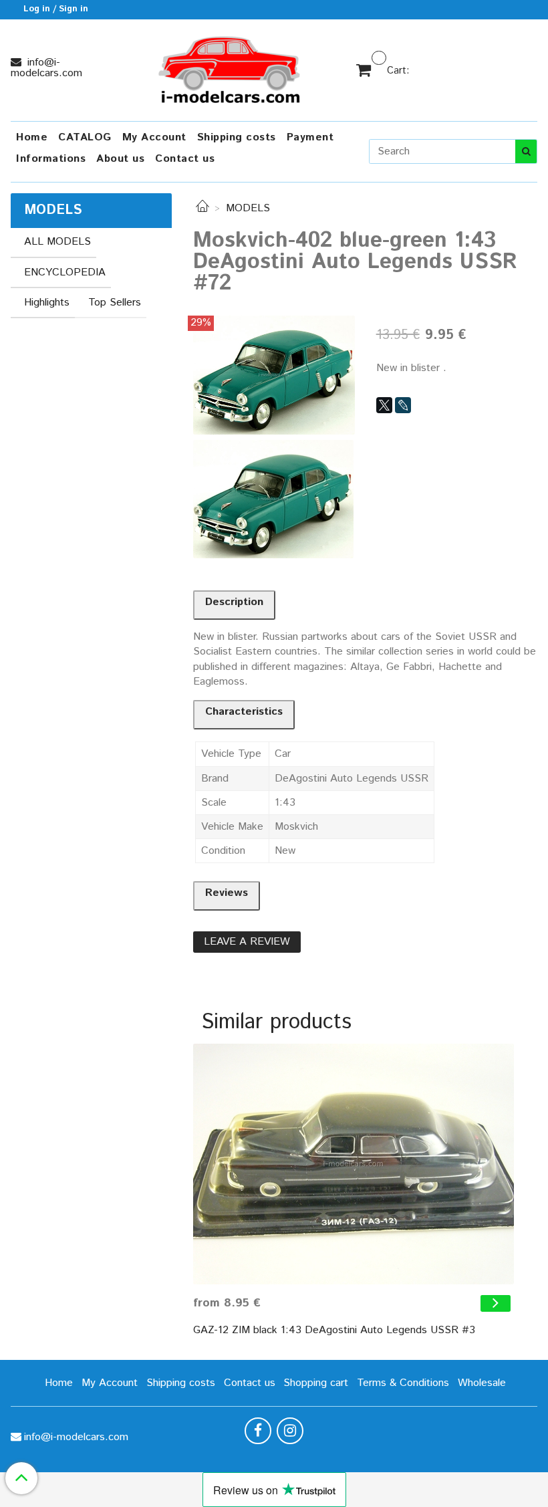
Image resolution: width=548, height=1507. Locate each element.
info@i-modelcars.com (46, 68)
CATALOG (85, 137)
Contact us (185, 158)
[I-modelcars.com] (230, 67)
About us (120, 158)
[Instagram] (290, 1430)
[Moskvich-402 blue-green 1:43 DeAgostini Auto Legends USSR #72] (273, 374)
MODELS (248, 208)
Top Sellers (114, 302)
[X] (384, 405)
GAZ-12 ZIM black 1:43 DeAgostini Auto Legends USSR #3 (334, 1330)
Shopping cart (315, 1383)
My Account (154, 137)
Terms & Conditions (403, 1383)
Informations (51, 158)
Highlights (47, 302)
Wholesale (482, 1383)
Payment (310, 137)
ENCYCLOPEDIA (65, 272)
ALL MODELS (57, 241)
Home (31, 137)
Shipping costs (236, 137)
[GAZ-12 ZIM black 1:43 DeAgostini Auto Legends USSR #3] (353, 1164)
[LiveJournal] (403, 405)
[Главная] (202, 208)
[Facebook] (258, 1430)
